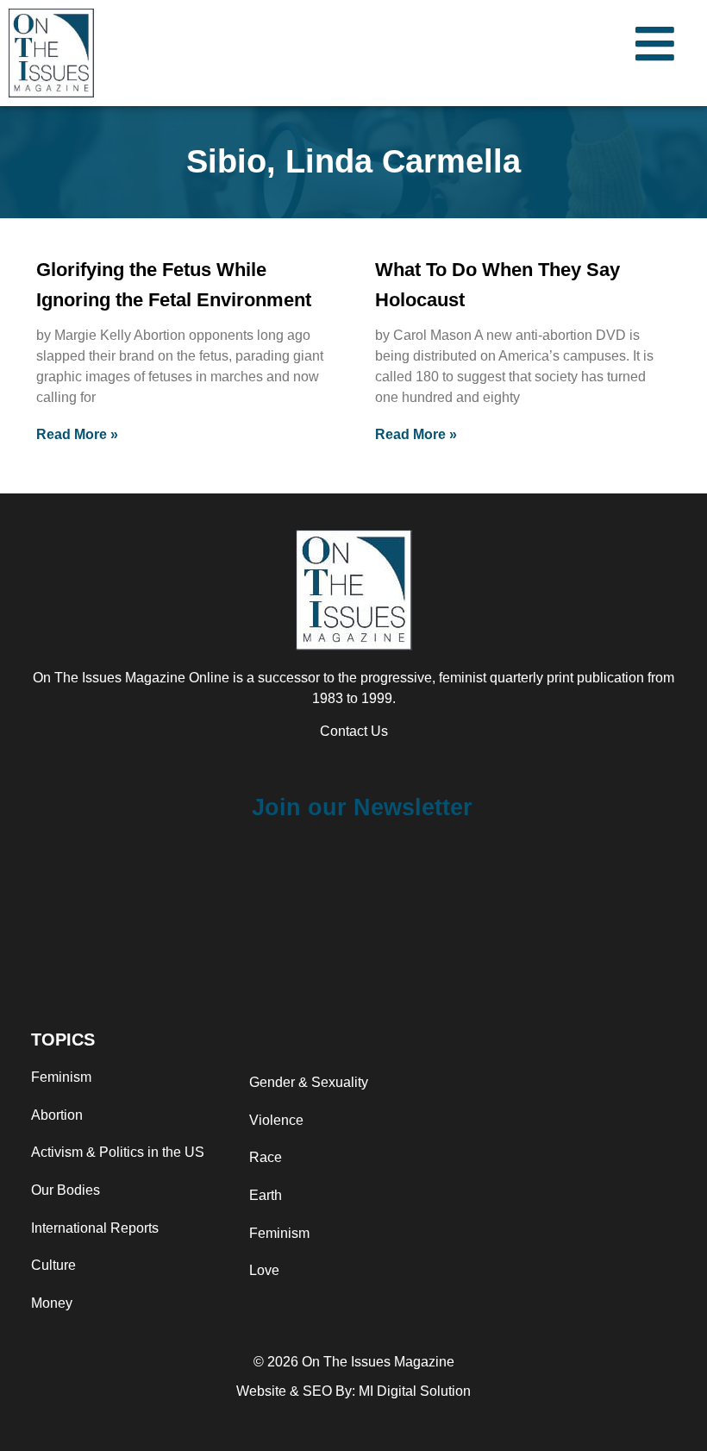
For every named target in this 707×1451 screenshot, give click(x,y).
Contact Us (354, 731)
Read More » (77, 434)
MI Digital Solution (415, 1391)
